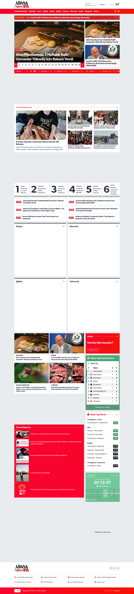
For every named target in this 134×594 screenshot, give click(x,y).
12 (52, 65)
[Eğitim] (64, 281)
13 (56, 65)
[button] (115, 17)
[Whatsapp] (118, 568)
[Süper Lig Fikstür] (117, 414)
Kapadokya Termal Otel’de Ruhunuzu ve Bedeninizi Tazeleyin (97, 191)
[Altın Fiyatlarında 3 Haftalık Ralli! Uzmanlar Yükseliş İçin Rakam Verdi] (31, 343)
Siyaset (66, 11)
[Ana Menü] (118, 11)
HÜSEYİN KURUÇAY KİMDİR (79, 191)
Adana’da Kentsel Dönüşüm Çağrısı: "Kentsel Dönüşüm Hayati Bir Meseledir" (115, 192)
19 (76, 65)
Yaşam (96, 11)
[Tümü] (117, 336)
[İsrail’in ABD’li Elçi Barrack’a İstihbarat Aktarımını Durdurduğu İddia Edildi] (67, 343)
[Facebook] (111, 568)
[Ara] (116, 11)
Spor (39, 11)
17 (69, 65)
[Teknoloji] (117, 281)
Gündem (32, 11)
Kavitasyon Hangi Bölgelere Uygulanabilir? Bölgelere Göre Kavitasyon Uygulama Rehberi (43, 191)
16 (66, 65)
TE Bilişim (117, 590)
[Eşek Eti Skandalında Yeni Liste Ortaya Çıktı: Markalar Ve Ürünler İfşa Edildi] (67, 373)
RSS (18, 590)
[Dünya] (64, 226)
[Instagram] (114, 568)
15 (62, 65)
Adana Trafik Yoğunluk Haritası (106, 577)
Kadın (81, 11)
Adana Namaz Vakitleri (78, 577)
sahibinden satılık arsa (103, 532)
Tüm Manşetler (48, 582)
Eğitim (58, 11)
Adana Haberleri (20, 11)
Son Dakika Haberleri (76, 582)
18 (72, 65)
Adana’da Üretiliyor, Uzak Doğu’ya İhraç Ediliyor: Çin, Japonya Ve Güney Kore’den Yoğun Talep (31, 389)
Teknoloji (74, 281)
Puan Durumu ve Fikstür (24, 582)
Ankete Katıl (93, 350)
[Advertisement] (67, 89)
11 (49, 65)
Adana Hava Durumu (50, 577)
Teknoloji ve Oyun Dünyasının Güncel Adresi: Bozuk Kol (24, 191)
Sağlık (45, 11)
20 (79, 65)
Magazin (88, 11)
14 (59, 65)
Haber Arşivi (101, 582)
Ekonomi (73, 11)
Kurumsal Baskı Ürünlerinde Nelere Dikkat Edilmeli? (62, 191)
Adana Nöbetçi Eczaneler (25, 577)
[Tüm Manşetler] (117, 107)
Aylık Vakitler (92, 500)
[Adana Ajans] (21, 4)
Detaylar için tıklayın (102, 407)
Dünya (51, 11)
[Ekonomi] (117, 226)
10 (46, 65)
